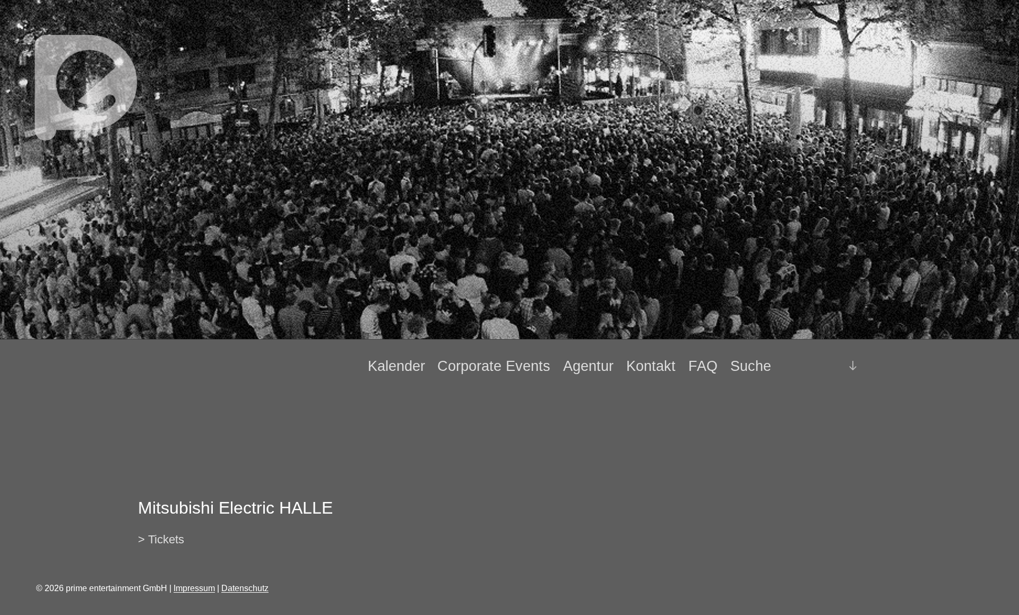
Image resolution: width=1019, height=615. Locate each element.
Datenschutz (245, 588)
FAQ (703, 366)
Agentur (588, 366)
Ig (826, 366)
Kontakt (651, 366)
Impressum (194, 588)
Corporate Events (493, 366)
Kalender (396, 366)
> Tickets (161, 539)
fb (808, 365)
